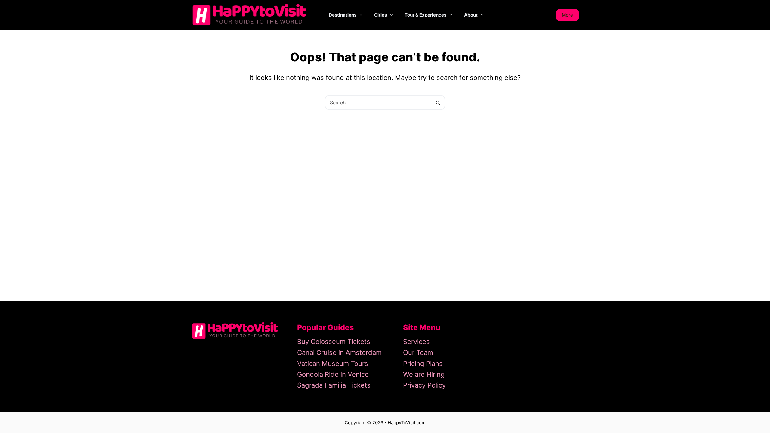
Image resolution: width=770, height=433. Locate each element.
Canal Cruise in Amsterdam (339, 352)
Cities (380, 15)
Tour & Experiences (425, 15)
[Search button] (438, 102)
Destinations (342, 15)
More (567, 15)
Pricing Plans (423, 363)
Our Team (418, 352)
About (471, 15)
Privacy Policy (424, 385)
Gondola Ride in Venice (333, 374)
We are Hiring (424, 374)
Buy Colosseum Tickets (333, 341)
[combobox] (378, 102)
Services (416, 341)
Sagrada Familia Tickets (334, 385)
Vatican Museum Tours (332, 363)
